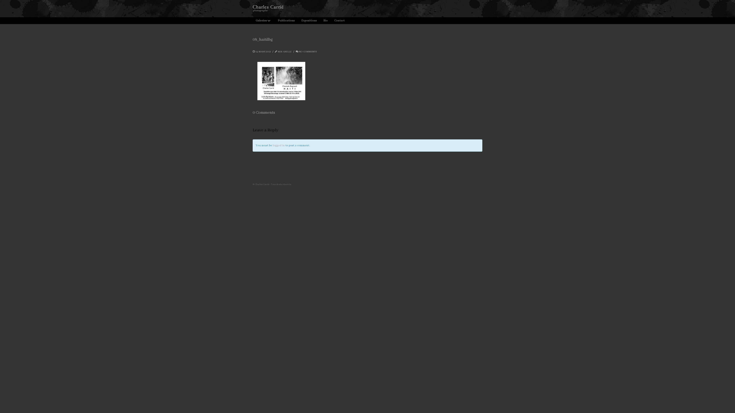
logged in (279, 145)
